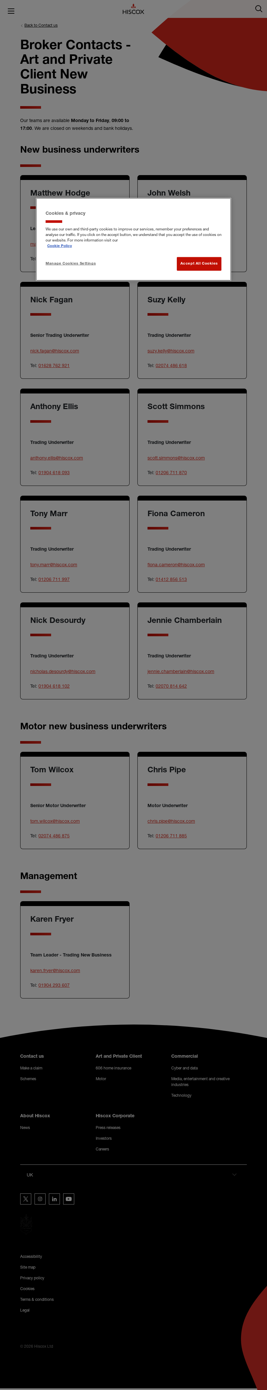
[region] (133, 239)
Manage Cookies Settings (71, 264)
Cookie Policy (59, 246)
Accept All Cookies (199, 264)
